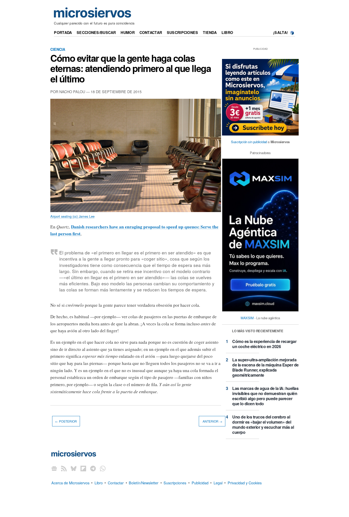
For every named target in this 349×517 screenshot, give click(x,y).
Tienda (210, 32)
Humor (127, 32)
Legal (218, 482)
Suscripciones (182, 32)
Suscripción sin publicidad (249, 141)
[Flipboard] (83, 468)
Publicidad (200, 482)
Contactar (150, 32)
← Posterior (66, 421)
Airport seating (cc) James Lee (72, 216)
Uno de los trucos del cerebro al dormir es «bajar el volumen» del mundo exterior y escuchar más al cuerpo (263, 424)
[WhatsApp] (103, 468)
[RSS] (64, 468)
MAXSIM (247, 317)
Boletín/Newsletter (143, 482)
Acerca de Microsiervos (70, 482)
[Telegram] (93, 468)
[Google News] (54, 468)
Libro (227, 32)
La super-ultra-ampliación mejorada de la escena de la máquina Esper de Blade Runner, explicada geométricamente (265, 367)
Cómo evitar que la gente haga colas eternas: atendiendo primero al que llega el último (130, 68)
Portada (63, 32)
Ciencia (57, 49)
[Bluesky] (73, 468)
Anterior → (212, 421)
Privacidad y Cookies (245, 482)
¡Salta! (280, 32)
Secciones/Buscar (96, 32)
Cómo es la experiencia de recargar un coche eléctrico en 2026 (264, 343)
